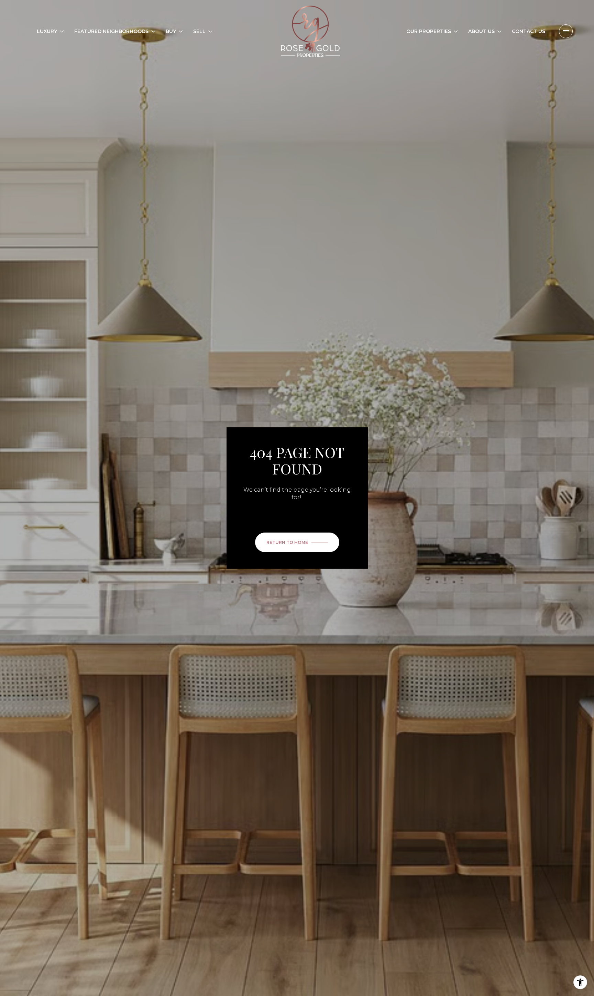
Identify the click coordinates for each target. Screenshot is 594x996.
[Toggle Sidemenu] (566, 31)
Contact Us (528, 31)
